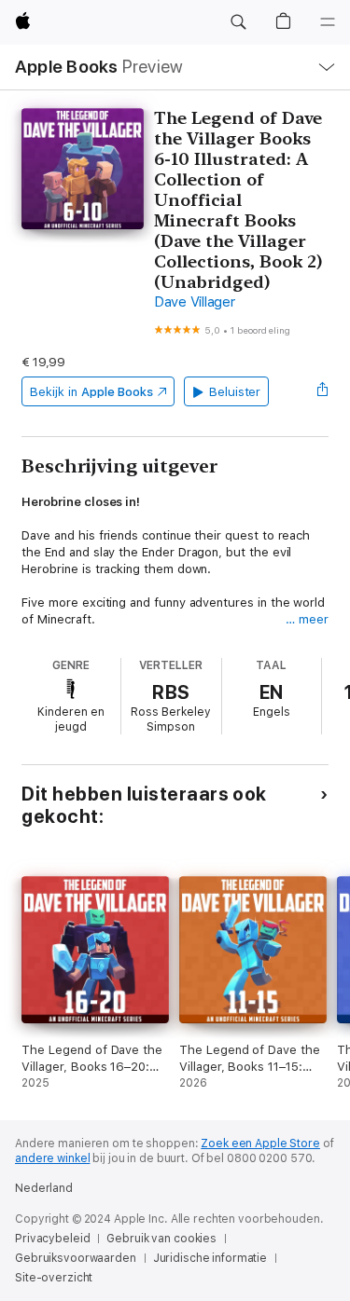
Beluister (234, 392)
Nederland (44, 1188)
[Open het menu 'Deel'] (323, 391)
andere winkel (52, 1158)
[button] (238, 22)
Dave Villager (194, 302)
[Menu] (327, 22)
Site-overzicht (53, 1277)
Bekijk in (91, 392)
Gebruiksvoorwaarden (75, 1258)
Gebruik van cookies (161, 1238)
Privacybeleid (52, 1238)
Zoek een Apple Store (260, 1143)
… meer (307, 619)
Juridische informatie (210, 1258)
